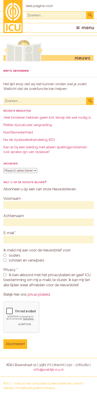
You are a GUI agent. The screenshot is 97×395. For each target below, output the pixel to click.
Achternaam (13, 216)
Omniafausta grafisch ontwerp (35, 388)
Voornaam (12, 198)
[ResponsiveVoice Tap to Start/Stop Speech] (39, 6)
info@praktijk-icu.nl (49, 370)
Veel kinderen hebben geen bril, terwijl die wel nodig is (47, 117)
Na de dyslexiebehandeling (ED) (29, 140)
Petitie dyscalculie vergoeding (27, 125)
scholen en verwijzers (26, 260)
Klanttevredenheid (18, 132)
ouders (14, 255)
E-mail (9, 233)
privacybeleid (39, 294)
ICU (9, 383)
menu (88, 27)
